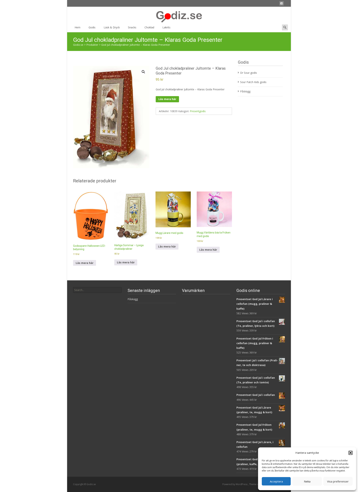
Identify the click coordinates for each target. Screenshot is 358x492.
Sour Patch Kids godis (253, 82)
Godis (92, 27)
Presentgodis (198, 111)
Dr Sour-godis (248, 72)
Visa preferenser (338, 481)
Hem (77, 27)
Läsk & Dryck (112, 27)
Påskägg (245, 91)
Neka (307, 481)
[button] (350, 453)
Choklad (149, 27)
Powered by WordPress (235, 484)
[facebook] (281, 4)
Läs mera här (167, 99)
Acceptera (276, 481)
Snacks (132, 27)
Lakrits (166, 27)
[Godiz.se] (179, 15)
